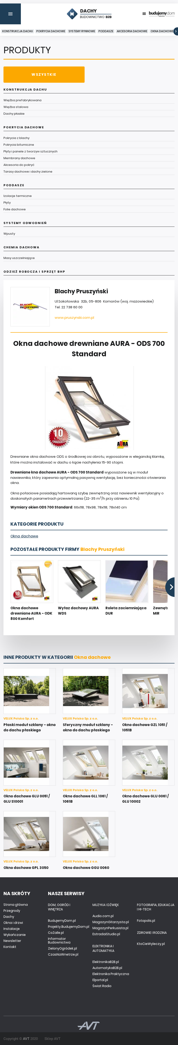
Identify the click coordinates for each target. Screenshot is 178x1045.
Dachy (8, 916)
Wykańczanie (14, 934)
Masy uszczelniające (19, 258)
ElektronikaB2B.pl (105, 962)
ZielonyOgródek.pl (62, 948)
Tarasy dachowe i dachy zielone (27, 171)
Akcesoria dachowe (132, 31)
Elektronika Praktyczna (110, 974)
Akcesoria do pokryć (18, 165)
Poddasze (106, 31)
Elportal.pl (100, 980)
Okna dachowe (162, 31)
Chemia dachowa (21, 247)
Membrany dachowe (19, 158)
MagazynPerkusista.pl (110, 928)
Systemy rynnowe (82, 31)
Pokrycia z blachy (16, 138)
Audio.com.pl (103, 916)
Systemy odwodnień (25, 223)
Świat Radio (101, 986)
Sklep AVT (52, 1039)
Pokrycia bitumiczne (18, 144)
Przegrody (11, 910)
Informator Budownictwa (59, 940)
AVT (26, 1039)
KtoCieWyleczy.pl (151, 943)
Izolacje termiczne (17, 196)
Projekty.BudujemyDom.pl (68, 926)
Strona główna (15, 904)
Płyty (7, 202)
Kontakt (9, 946)
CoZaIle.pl (56, 932)
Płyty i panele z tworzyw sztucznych (30, 151)
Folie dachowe (14, 209)
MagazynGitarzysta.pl (110, 922)
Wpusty (9, 233)
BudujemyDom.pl (62, 920)
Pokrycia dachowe (50, 31)
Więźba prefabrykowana (22, 100)
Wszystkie (44, 74)
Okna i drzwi (13, 922)
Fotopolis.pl (146, 920)
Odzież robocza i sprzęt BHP (34, 271)
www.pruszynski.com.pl (74, 317)
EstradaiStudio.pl (106, 934)
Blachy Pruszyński (102, 549)
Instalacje (11, 928)
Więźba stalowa (15, 107)
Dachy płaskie (14, 113)
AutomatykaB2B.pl (107, 968)
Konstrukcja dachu (17, 31)
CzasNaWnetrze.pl (63, 954)
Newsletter (12, 940)
